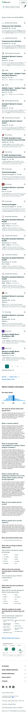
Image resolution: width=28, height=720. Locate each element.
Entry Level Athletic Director (19, 629)
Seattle (16, 559)
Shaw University (8, 135)
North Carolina (18, 603)
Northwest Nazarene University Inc (12, 53)
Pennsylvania (17, 597)
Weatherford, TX (6, 223)
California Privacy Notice (13, 700)
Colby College (8, 312)
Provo (16, 563)
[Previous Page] (3, 366)
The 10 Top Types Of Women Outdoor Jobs (13, 540)
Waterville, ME (6, 300)
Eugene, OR (5, 338)
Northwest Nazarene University (12, 100)
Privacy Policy (4, 700)
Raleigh (16, 557)
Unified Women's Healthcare (11, 216)
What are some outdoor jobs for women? (12, 503)
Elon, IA (4, 191)
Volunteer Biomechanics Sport (8, 621)
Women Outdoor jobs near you (11, 638)
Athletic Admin (18, 625)
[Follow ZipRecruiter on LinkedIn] (10, 687)
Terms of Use (21, 700)
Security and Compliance (18, 707)
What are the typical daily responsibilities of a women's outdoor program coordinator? (13, 445)
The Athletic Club (18, 631)
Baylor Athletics (6, 627)
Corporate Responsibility (7, 707)
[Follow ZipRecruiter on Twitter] (6, 687)
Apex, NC (4, 77)
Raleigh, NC (5, 142)
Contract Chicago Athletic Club (7, 630)
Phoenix (16, 554)
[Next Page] (21, 366)
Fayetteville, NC (6, 28)
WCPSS (6, 70)
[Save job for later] (24, 22)
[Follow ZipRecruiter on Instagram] (13, 687)
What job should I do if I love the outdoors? (12, 521)
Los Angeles (6, 556)
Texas (4, 599)
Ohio (16, 599)
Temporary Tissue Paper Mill (20, 621)
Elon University (8, 184)
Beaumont (5, 561)
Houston (5, 554)
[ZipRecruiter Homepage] (6, 2)
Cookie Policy (4, 704)
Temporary (5, 580)
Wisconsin (5, 603)
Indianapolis (5, 563)
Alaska (16, 594)
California (5, 596)
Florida (4, 594)
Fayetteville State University (11, 22)
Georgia (5, 601)
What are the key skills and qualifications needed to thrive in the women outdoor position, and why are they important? (13, 476)
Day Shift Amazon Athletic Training (7, 624)
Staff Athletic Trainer (7, 632)
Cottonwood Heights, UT (9, 174)
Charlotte (5, 559)
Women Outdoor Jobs (8, 379)
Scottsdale (17, 561)
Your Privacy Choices (6, 697)
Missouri (16, 601)
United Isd (17, 623)
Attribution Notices (12, 704)
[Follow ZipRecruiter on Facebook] (3, 687)
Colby (6, 293)
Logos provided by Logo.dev (8, 692)
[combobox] (13, 7)
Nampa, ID (5, 60)
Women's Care (8, 331)
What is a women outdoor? (10, 423)
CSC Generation (8, 169)
